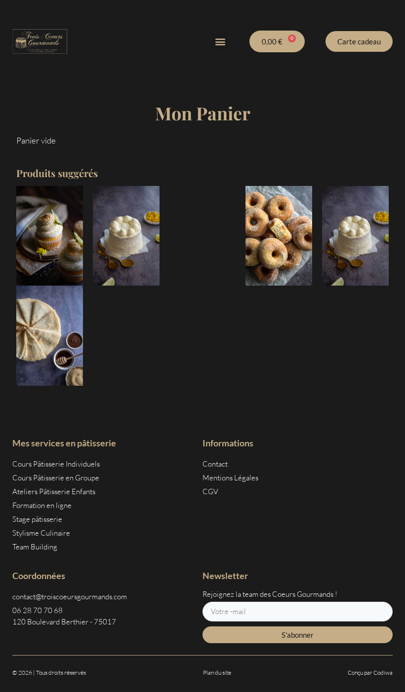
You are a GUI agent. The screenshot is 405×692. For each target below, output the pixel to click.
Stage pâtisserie (37, 519)
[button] (220, 42)
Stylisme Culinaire (41, 533)
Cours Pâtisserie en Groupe (55, 477)
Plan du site (217, 672)
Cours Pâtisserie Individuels (56, 464)
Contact (215, 464)
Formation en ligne (42, 505)
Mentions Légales (230, 477)
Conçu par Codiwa (370, 672)
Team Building (34, 546)
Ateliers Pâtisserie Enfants (53, 491)
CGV (210, 491)
